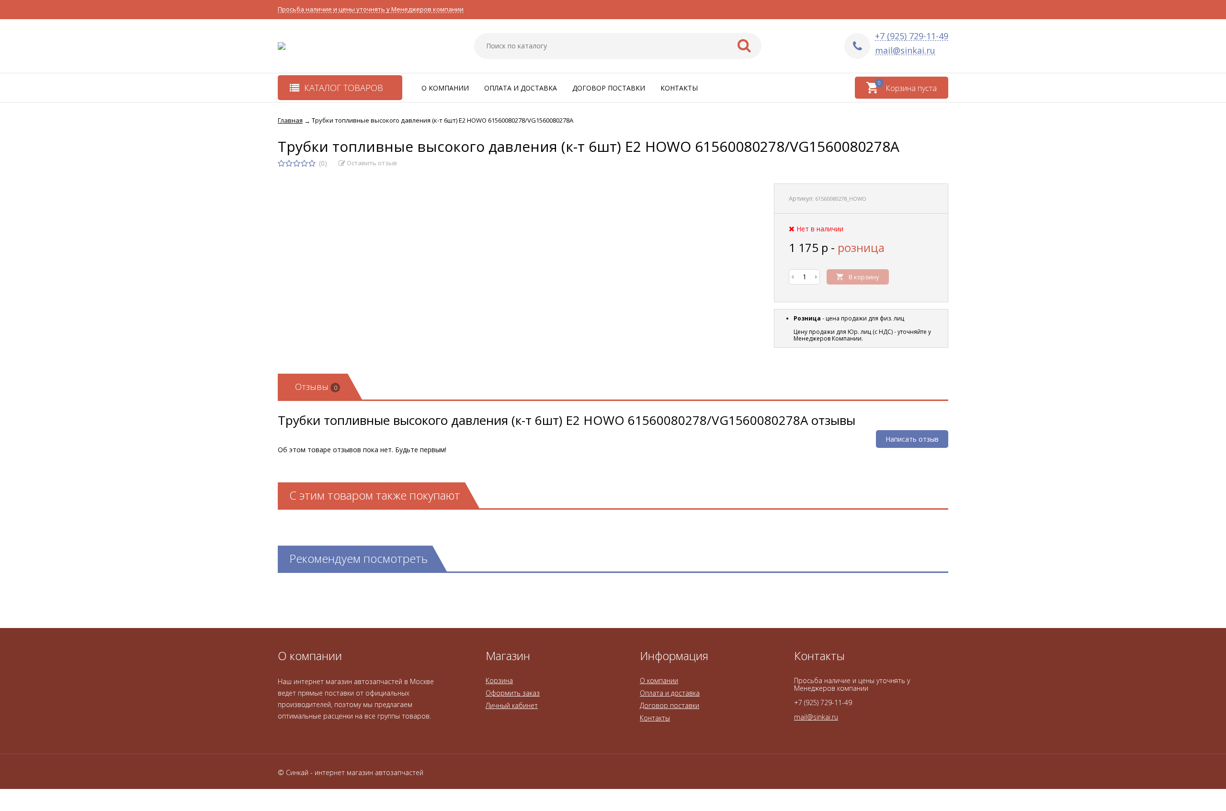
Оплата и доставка (520, 87)
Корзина (499, 680)
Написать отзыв (912, 439)
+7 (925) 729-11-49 (911, 36)
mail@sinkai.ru (905, 50)
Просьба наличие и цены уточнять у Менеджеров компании (371, 9)
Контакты (679, 87)
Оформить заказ (513, 692)
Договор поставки (608, 87)
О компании (445, 87)
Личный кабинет (512, 705)
